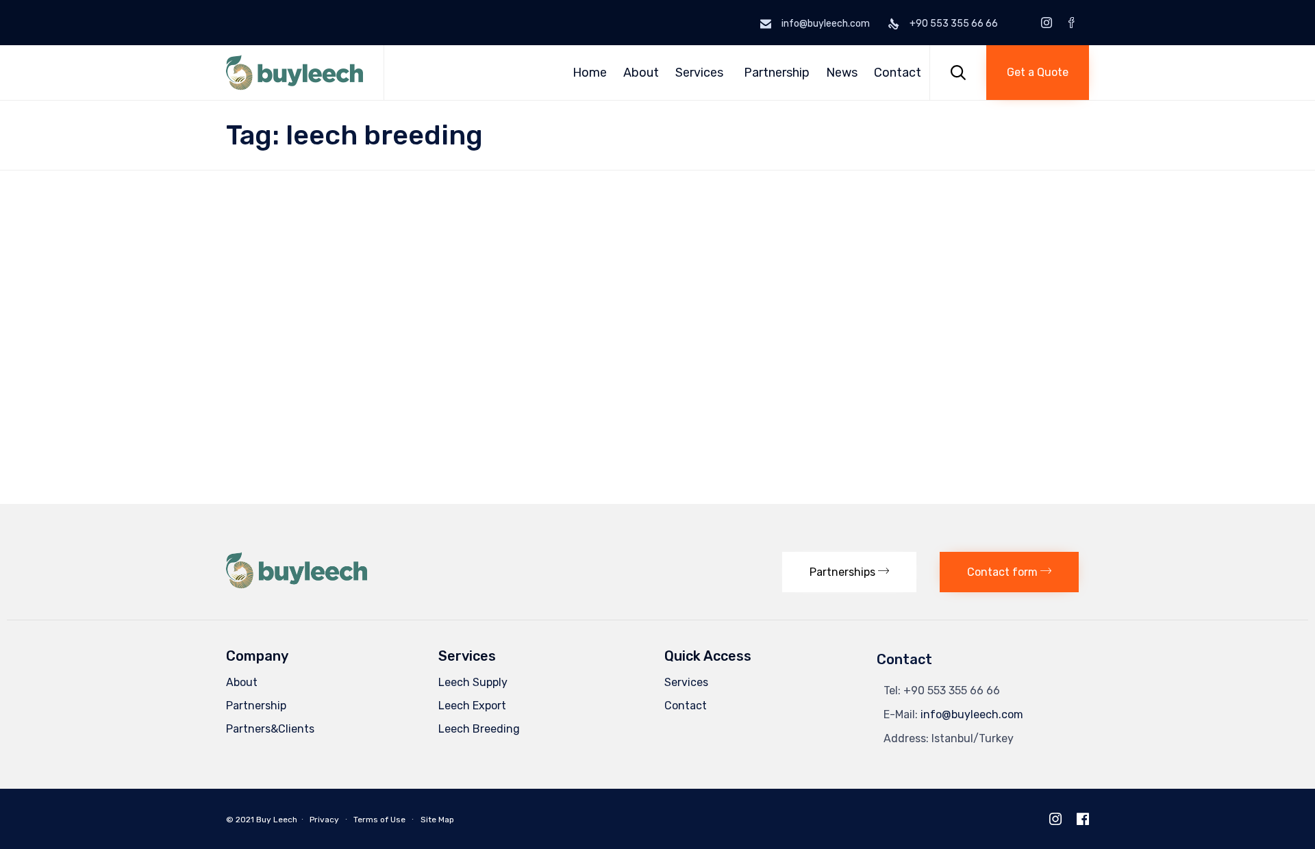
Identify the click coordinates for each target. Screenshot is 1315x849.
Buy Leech (276, 819)
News (841, 72)
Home (590, 72)
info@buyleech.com (971, 714)
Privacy (324, 819)
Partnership (777, 72)
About (641, 72)
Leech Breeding (479, 728)
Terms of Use (379, 819)
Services (699, 72)
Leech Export (472, 705)
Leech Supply (473, 682)
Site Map (437, 819)
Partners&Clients (270, 728)
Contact (897, 72)
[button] (1037, 72)
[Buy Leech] (294, 72)
